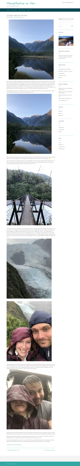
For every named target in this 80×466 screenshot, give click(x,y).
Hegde (60, 88)
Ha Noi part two (62, 73)
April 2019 (60, 113)
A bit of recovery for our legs (50, 450)
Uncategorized (18, 444)
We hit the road (68, 98)
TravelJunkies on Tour (21, 3)
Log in (60, 142)
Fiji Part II (60, 77)
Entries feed (61, 144)
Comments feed (62, 146)
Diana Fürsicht (20, 17)
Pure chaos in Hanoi (62, 75)
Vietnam (60, 131)
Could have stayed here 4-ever (13, 450)
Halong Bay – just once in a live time (65, 71)
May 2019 (60, 111)
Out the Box (13, 463)
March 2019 (61, 115)
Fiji (59, 125)
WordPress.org (61, 148)
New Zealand (12, 444)
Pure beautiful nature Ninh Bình (64, 69)
